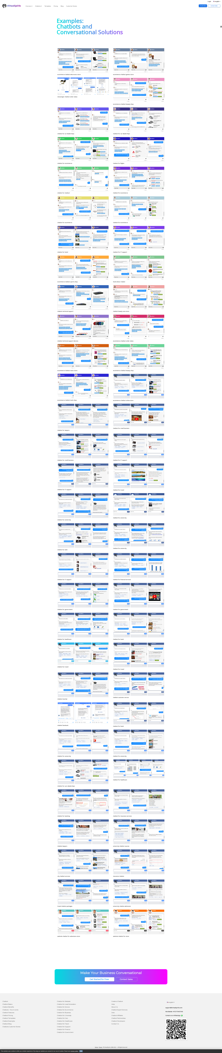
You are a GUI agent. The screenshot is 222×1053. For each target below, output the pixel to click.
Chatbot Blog (7, 1024)
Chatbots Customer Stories (11, 1027)
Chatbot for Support (63, 1027)
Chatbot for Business (64, 1012)
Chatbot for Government (65, 1032)
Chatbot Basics (7, 1004)
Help (113, 1004)
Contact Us (115, 1024)
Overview (29, 6)
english (217, 1)
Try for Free (203, 5)
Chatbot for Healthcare (64, 1021)
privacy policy (74, 1051)
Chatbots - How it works (10, 1010)
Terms (96, 1047)
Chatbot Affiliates (117, 1015)
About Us (114, 1007)
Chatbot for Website (63, 1001)
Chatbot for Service (63, 1007)
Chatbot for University (64, 1015)
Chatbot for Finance (63, 1029)
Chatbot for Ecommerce (65, 1010)
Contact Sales (214, 5)
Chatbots (38, 6)
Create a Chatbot (117, 1001)
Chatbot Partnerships (118, 1018)
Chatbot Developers (118, 1021)
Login (209, 1)
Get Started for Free (99, 979)
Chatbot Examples (9, 1021)
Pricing (56, 6)
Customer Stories (71, 6)
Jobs (113, 1012)
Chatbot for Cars (62, 1018)
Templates (47, 6)
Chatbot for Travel (63, 1024)
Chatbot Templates (9, 1018)
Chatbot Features (8, 1012)
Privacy (100, 1047)
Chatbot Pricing (8, 1015)
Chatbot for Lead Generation (66, 1004)
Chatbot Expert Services (119, 1010)
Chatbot (5, 1001)
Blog (62, 6)
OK (81, 1051)
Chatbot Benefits (8, 1007)
